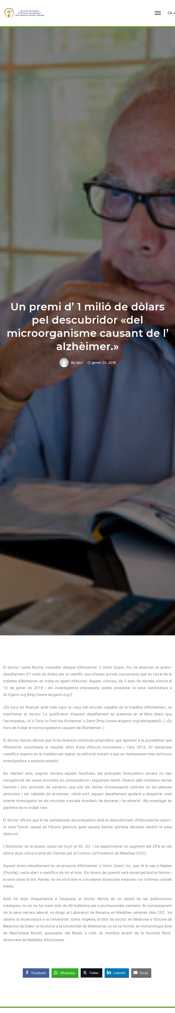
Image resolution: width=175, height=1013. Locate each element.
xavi (79, 362)
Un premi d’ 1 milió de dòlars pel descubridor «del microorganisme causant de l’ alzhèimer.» (88, 326)
